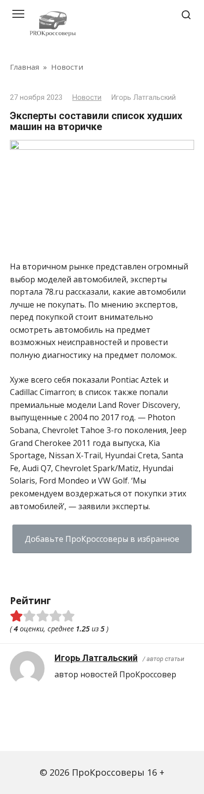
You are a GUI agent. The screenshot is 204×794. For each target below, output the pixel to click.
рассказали (86, 291)
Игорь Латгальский (96, 658)
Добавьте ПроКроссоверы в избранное (102, 538)
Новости (87, 97)
